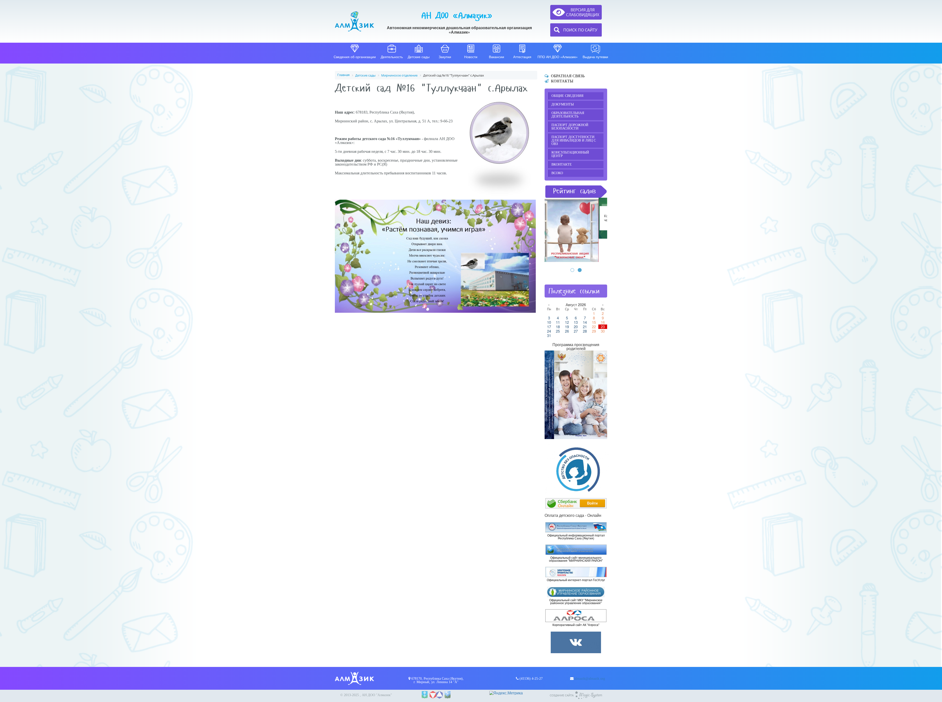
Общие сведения (567, 96)
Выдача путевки (595, 56)
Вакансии (496, 56)
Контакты (562, 81)
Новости (470, 56)
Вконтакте (561, 164)
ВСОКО (557, 173)
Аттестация (522, 56)
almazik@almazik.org (590, 678)
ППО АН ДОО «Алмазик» (557, 56)
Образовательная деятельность (567, 114)
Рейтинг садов (574, 190)
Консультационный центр (570, 154)
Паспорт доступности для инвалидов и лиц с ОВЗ (573, 140)
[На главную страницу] (354, 21)
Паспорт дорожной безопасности (569, 126)
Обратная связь (568, 76)
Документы (562, 104)
